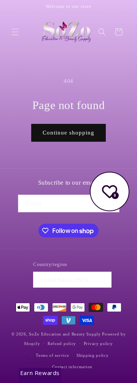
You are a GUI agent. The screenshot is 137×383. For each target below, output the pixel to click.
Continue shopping (68, 133)
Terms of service (52, 355)
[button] (15, 32)
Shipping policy (92, 355)
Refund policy (62, 343)
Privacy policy (98, 343)
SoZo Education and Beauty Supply (64, 334)
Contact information (72, 366)
